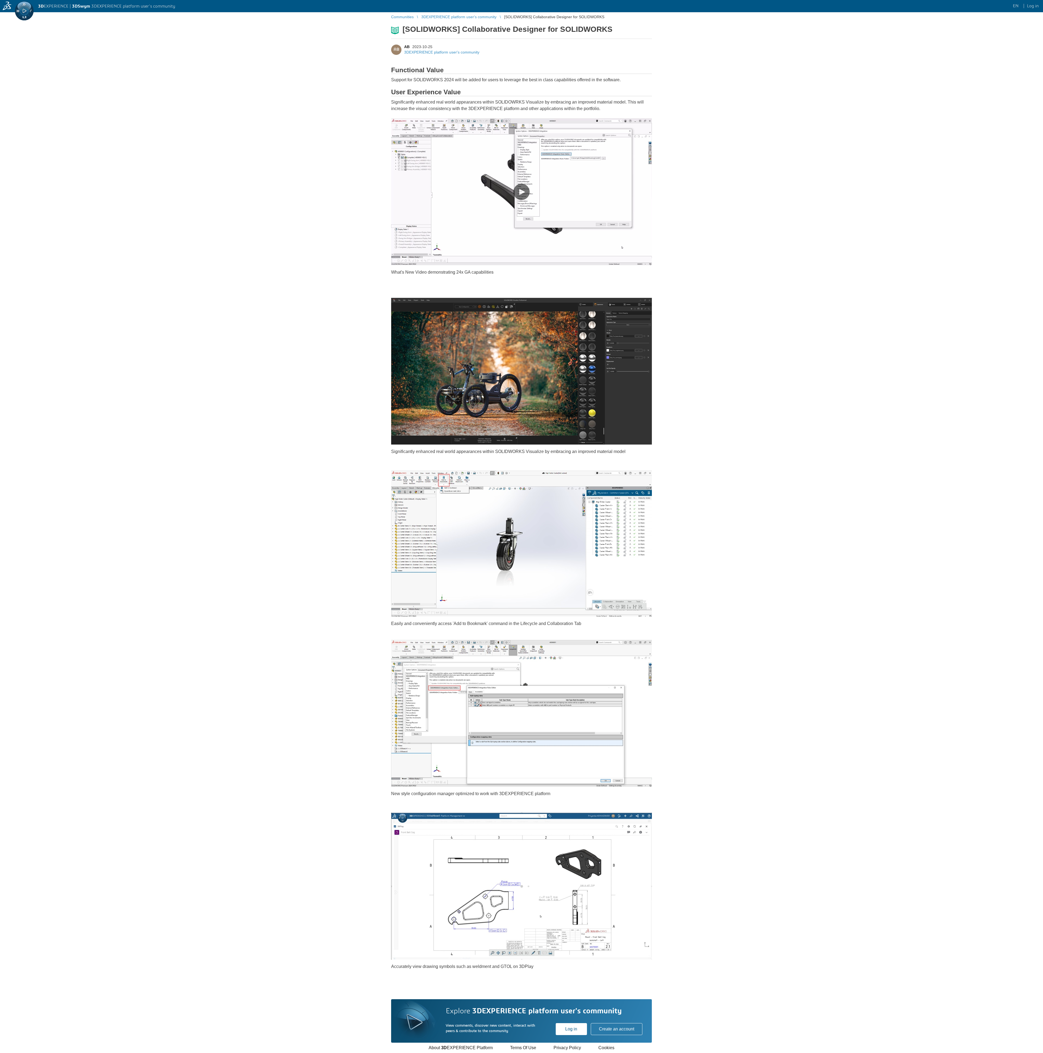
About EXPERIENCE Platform (461, 1047)
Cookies (606, 1047)
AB (407, 47)
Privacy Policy (567, 1047)
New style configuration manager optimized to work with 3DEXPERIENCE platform (470, 793)
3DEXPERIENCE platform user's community (441, 52)
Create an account (616, 1029)
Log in (571, 1029)
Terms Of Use (523, 1047)
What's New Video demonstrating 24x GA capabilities (442, 272)
